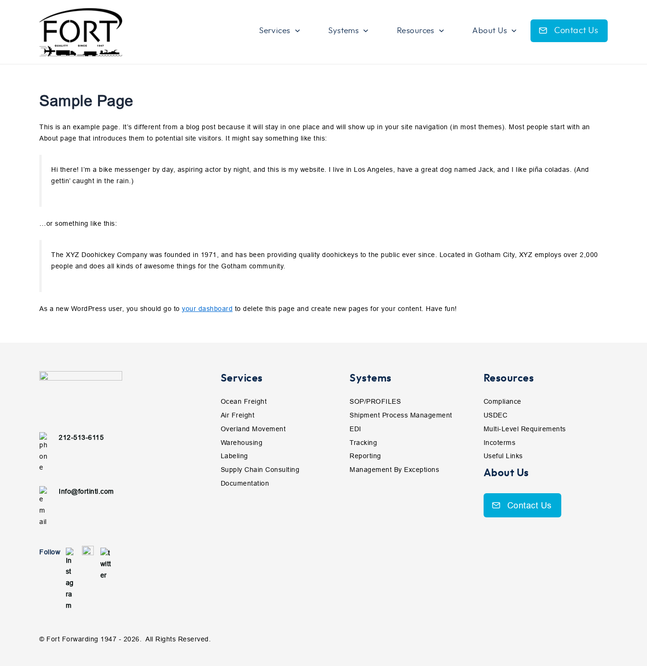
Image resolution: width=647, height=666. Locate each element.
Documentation (245, 483)
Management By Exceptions (394, 469)
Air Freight (238, 415)
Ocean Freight (244, 401)
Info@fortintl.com (86, 491)
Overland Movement (253, 429)
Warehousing (242, 442)
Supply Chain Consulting (260, 469)
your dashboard (207, 308)
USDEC (496, 415)
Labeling (234, 456)
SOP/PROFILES (375, 401)
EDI (355, 429)
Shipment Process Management (401, 415)
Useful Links (503, 456)
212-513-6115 (81, 437)
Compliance (502, 401)
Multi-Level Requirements (525, 429)
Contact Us (576, 31)
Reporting (365, 456)
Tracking (363, 442)
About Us (506, 473)
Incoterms (500, 442)
